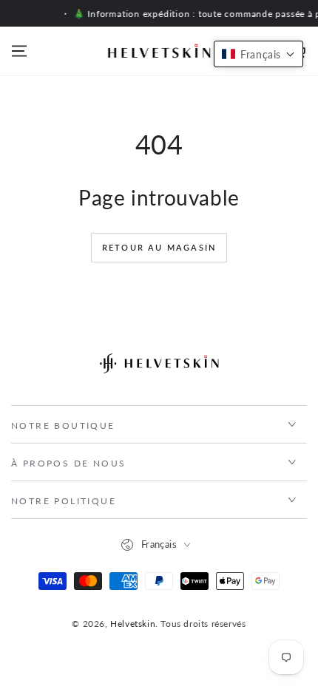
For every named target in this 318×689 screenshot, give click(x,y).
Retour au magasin (159, 247)
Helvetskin (132, 623)
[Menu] (19, 51)
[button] (258, 54)
